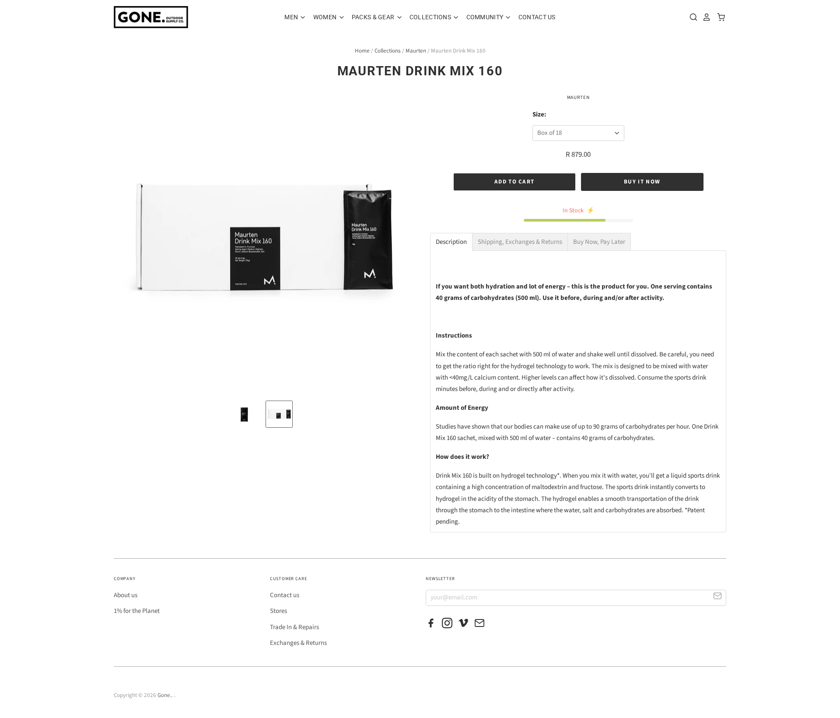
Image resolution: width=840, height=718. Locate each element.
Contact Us (537, 17)
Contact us (284, 595)
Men (291, 17)
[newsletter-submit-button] (717, 597)
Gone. (165, 695)
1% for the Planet (137, 611)
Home (362, 51)
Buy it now (642, 182)
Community (485, 17)
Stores (278, 611)
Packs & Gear (374, 17)
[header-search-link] (691, 17)
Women (325, 17)
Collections (431, 17)
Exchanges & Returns (298, 643)
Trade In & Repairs (294, 627)
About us (125, 595)
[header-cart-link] (718, 17)
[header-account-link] (704, 17)
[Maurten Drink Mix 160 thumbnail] (244, 414)
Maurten (416, 51)
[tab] (451, 242)
